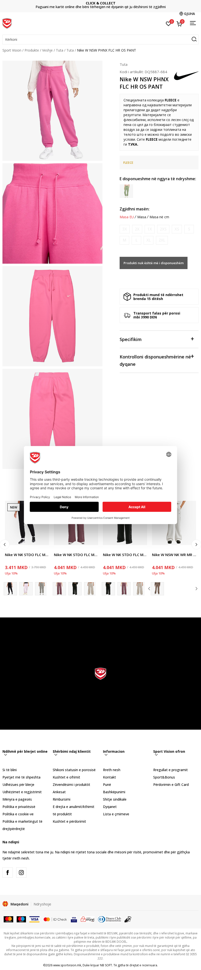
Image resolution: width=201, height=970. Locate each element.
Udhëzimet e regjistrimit (22, 792)
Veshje (47, 50)
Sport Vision (11, 50)
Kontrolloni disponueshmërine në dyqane (155, 360)
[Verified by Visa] (74, 918)
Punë (107, 784)
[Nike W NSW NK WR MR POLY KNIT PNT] (157, 588)
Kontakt (109, 777)
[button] (100, 39)
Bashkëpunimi (114, 792)
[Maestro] (21, 918)
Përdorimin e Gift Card (171, 784)
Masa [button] (141, 217)
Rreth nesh (111, 769)
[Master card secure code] (55, 918)
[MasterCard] (8, 918)
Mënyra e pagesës (17, 799)
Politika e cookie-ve (18, 814)
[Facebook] (8, 872)
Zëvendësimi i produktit (71, 784)
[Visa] (34, 918)
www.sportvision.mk (67, 965)
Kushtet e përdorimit (69, 821)
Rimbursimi (61, 799)
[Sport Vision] (7, 23)
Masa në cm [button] (159, 217)
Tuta (59, 50)
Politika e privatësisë (18, 806)
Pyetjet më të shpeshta (21, 777)
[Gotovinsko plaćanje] (128, 918)
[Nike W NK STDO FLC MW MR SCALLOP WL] (75, 588)
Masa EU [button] (127, 217)
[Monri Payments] (87, 918)
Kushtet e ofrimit (66, 777)
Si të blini (9, 769)
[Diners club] (109, 918)
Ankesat (59, 792)
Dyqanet (110, 806)
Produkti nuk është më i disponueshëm (154, 263)
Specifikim (131, 339)
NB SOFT (106, 965)
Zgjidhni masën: (135, 209)
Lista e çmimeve (100, 5)
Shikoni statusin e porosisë (74, 769)
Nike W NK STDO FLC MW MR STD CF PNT (27, 554)
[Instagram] (21, 872)
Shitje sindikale (114, 799)
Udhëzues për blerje (18, 784)
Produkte (32, 50)
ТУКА (132, 144)
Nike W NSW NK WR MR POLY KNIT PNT (174, 554)
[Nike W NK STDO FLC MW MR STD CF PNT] (26, 588)
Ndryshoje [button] (42, 904)
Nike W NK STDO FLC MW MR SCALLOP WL (76, 554)
